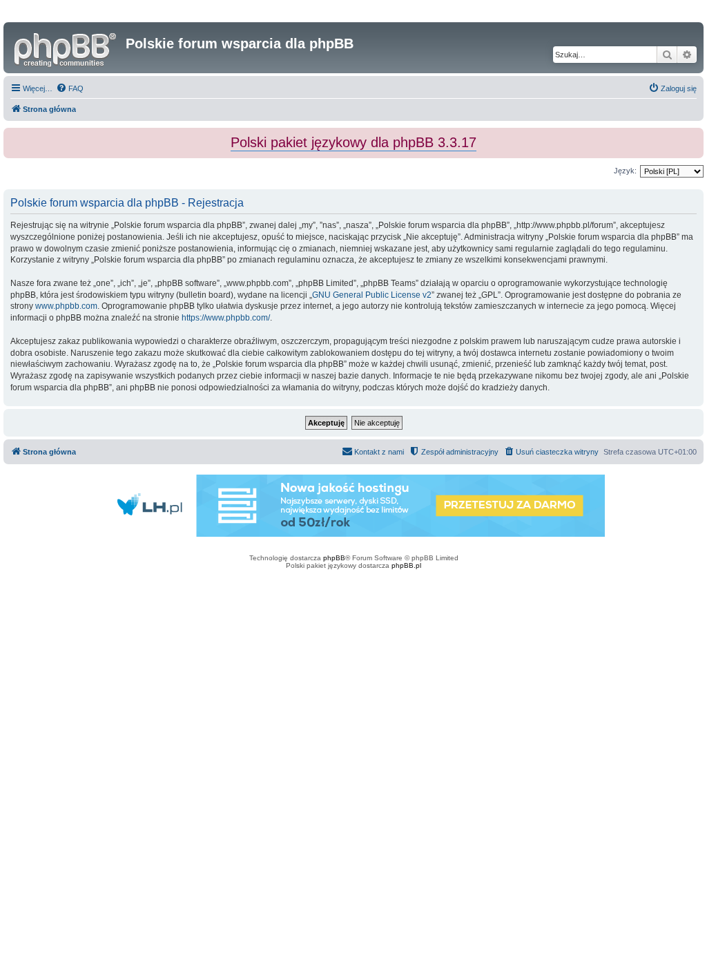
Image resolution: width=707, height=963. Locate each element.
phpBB (334, 558)
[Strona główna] (66, 48)
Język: (625, 170)
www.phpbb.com (66, 306)
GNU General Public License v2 (372, 295)
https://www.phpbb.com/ (226, 318)
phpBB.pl (406, 565)
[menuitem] (70, 88)
